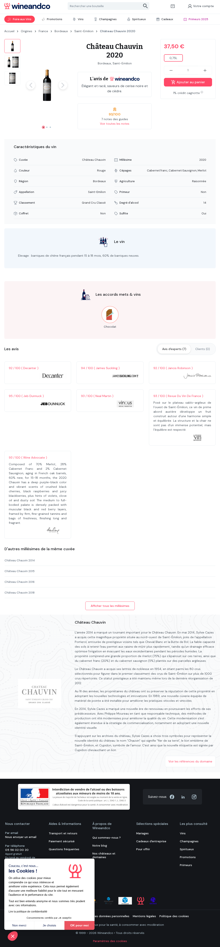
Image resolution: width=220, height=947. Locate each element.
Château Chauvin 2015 (20, 571)
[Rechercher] (145, 6)
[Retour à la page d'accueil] (27, 6)
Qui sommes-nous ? (106, 837)
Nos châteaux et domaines (103, 855)
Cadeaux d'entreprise (151, 841)
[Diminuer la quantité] (171, 70)
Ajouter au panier (190, 82)
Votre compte (203, 6)
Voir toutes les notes (114, 124)
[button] (13, 936)
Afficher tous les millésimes (110, 606)
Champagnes (189, 841)
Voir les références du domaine (190, 761)
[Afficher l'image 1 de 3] (43, 127)
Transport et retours (63, 833)
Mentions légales (144, 916)
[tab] (174, 349)
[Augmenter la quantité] (205, 70)
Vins (183, 833)
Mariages (142, 833)
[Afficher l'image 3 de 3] (50, 127)
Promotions (188, 857)
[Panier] (172, 6)
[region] (36, 85)
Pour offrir (143, 849)
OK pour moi (79, 925)
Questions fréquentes (64, 849)
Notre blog (99, 845)
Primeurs (186, 865)
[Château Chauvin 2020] (47, 85)
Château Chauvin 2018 (20, 592)
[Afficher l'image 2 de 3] (46, 127)
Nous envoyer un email (20, 837)
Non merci (19, 925)
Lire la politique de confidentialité (28, 911)
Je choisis (49, 925)
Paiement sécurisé (62, 841)
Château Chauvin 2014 (20, 560)
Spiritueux (187, 849)
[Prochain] (63, 85)
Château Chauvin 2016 (20, 582)
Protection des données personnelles (103, 916)
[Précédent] (30, 85)
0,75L (173, 58)
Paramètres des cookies (110, 941)
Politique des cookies (174, 916)
